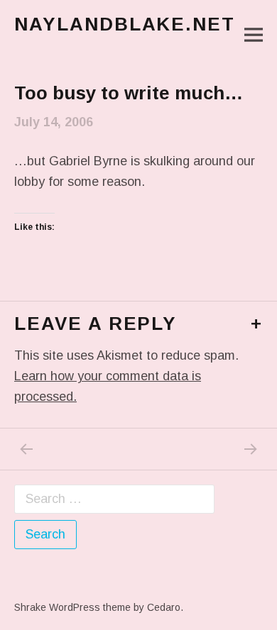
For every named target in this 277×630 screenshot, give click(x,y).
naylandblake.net (124, 24)
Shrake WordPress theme (72, 607)
